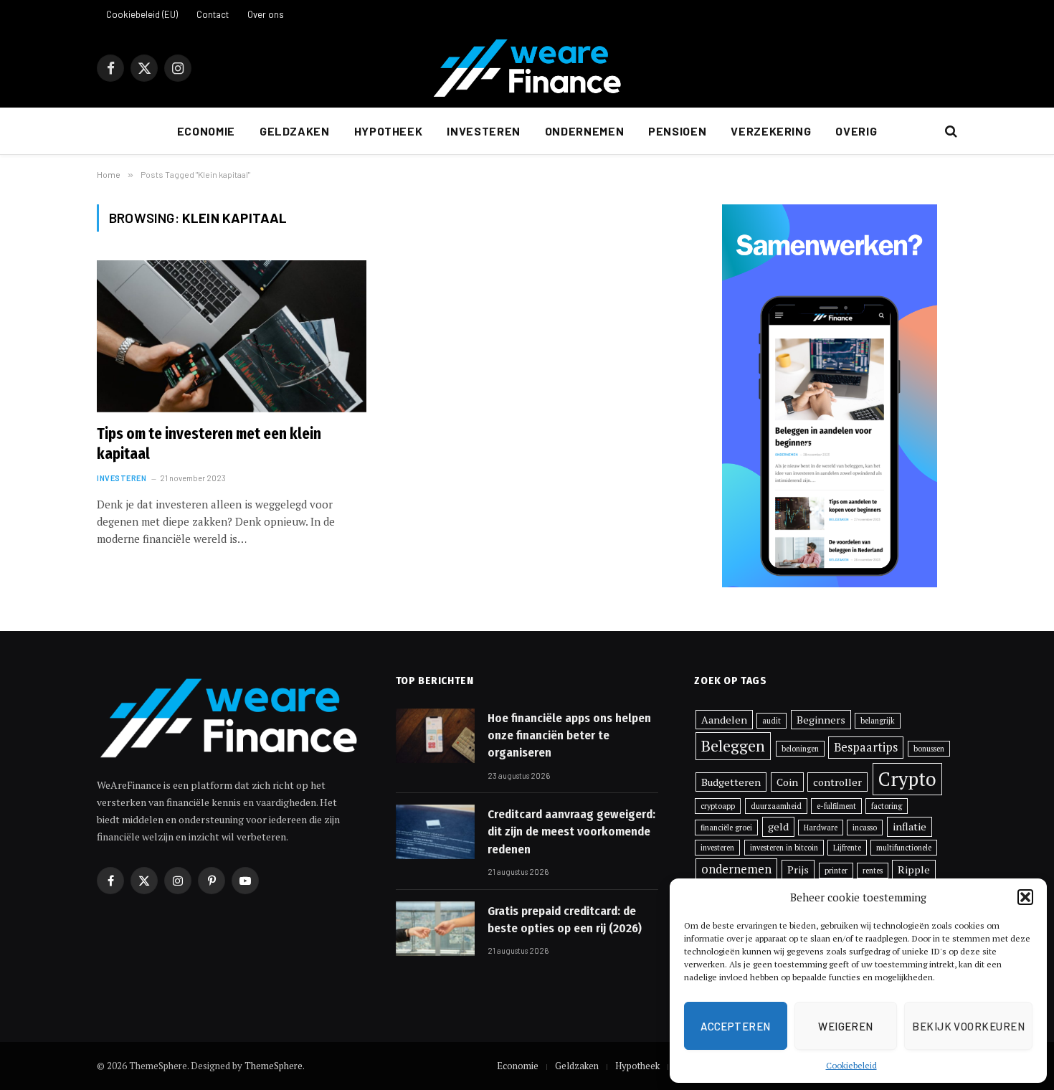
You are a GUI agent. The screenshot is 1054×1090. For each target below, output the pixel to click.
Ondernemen (584, 131)
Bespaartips (866, 747)
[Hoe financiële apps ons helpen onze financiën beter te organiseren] (435, 735)
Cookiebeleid (851, 1065)
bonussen (928, 749)
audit (771, 721)
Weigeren (845, 1026)
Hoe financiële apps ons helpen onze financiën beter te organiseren (569, 736)
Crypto (907, 779)
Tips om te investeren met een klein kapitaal (209, 444)
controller (837, 782)
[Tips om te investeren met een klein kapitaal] (231, 336)
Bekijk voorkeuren (968, 1026)
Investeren (483, 131)
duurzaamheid (776, 806)
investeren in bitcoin (784, 848)
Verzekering (771, 131)
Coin (787, 782)
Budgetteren (731, 782)
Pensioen (677, 131)
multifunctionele (903, 848)
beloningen (800, 749)
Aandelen (724, 719)
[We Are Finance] (527, 68)
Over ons (265, 14)
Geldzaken (295, 131)
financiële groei (726, 828)
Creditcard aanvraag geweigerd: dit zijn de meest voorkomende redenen (571, 832)
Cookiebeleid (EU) (142, 14)
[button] (1025, 897)
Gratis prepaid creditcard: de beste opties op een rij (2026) (565, 920)
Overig (856, 131)
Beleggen (733, 745)
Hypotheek (388, 131)
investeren (717, 848)
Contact (212, 14)
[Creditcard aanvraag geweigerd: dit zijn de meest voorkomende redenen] (435, 832)
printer (836, 871)
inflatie (909, 826)
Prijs (798, 869)
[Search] (949, 131)
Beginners (821, 719)
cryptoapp (718, 806)
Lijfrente (847, 848)
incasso (865, 828)
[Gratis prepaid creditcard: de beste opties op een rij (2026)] (435, 928)
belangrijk (877, 721)
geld (778, 826)
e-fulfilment (836, 806)
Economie (206, 131)
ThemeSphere (273, 1065)
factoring (886, 806)
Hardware (820, 828)
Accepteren (736, 1026)
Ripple (914, 869)
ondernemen (736, 869)
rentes (873, 871)
